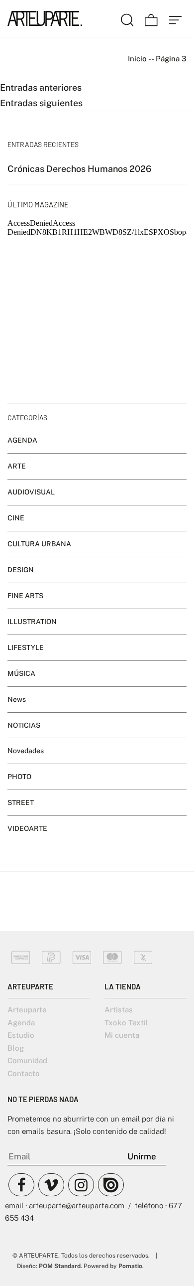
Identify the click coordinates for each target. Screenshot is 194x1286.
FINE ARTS (25, 596)
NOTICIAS (23, 725)
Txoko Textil (126, 1022)
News (16, 699)
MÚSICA (21, 673)
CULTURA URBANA (39, 544)
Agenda (21, 1022)
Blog (15, 1048)
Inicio (137, 58)
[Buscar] (127, 18)
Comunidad (27, 1060)
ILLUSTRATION (32, 622)
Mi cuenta (121, 1035)
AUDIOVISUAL (31, 492)
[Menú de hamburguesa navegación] (175, 18)
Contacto (23, 1073)
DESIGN (20, 570)
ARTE (16, 466)
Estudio (20, 1035)
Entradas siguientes (41, 103)
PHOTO (19, 777)
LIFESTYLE (25, 647)
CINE (15, 518)
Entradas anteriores (41, 87)
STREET (20, 803)
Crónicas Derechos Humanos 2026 (79, 168)
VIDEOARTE (27, 828)
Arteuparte (27, 1009)
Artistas (118, 1009)
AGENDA (22, 440)
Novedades (25, 751)
